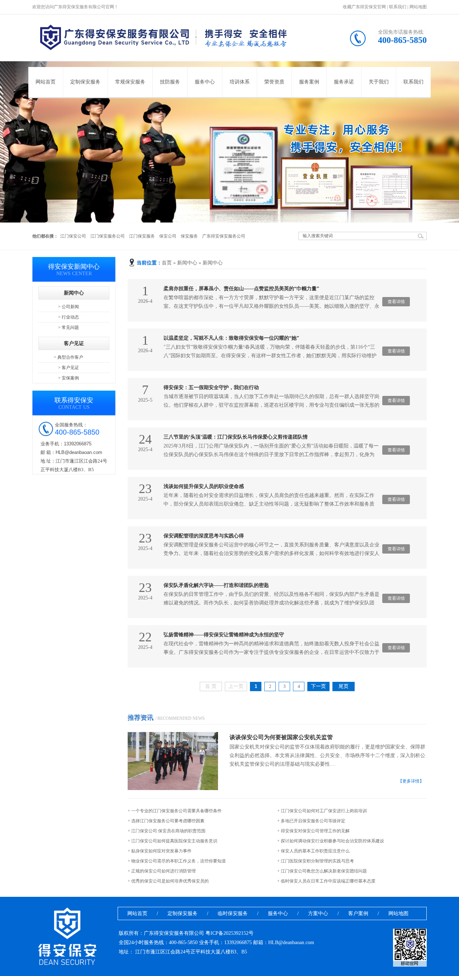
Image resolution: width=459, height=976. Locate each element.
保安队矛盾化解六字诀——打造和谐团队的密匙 (216, 585)
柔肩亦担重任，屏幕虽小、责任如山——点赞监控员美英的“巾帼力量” (241, 288)
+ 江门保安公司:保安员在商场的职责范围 (166, 830)
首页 (167, 262)
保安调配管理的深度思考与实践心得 (204, 536)
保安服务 (189, 236)
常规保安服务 (130, 82)
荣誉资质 (274, 82)
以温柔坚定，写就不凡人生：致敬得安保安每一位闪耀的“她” (231, 338)
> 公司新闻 (68, 306)
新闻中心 (187, 262)
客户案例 (358, 913)
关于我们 (379, 82)
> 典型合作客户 (68, 357)
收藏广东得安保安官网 (364, 6)
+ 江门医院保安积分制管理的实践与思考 (315, 860)
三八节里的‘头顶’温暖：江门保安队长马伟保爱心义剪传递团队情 (236, 437)
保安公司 (167, 236)
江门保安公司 (73, 236)
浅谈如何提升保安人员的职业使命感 (204, 486)
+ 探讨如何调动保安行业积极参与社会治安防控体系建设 (330, 840)
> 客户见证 (68, 367)
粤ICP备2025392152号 (229, 933)
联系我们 (397, 6)
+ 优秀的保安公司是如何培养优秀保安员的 (168, 881)
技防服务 (170, 82)
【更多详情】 (411, 781)
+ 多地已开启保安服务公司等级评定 (311, 820)
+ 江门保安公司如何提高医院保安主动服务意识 (172, 840)
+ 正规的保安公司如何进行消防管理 (162, 871)
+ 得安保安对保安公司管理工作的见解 (313, 830)
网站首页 (46, 82)
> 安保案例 (68, 378)
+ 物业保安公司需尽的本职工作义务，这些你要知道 (177, 860)
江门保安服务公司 (107, 236)
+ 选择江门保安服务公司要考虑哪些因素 (166, 820)
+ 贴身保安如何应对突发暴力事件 (159, 850)
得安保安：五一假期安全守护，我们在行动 (211, 387)
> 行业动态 (68, 317)
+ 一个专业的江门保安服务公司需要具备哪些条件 (175, 810)
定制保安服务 (85, 82)
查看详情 (396, 301)
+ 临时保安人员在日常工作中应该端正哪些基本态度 (326, 881)
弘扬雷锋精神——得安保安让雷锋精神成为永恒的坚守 (224, 634)
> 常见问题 (68, 327)
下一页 (318, 686)
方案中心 (318, 913)
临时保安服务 (233, 913)
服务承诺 (344, 82)
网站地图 (418, 6)
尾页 (344, 686)
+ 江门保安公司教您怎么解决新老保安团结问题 (322, 871)
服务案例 (309, 82)
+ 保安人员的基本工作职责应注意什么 (313, 850)
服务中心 (205, 82)
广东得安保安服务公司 (223, 236)
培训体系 (240, 82)
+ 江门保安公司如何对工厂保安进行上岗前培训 (322, 810)
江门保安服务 (142, 236)
